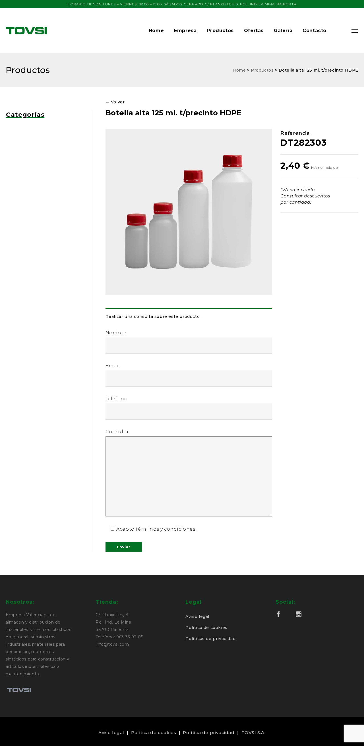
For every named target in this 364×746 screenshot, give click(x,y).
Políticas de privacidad (210, 638)
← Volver (115, 102)
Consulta (117, 431)
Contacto (314, 30)
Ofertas (254, 30)
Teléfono (117, 398)
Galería (283, 30)
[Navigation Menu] (354, 31)
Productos (220, 30)
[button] (339, 31)
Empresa (185, 30)
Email (113, 365)
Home (156, 30)
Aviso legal (197, 616)
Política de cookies (206, 627)
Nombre (116, 333)
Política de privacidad (208, 732)
